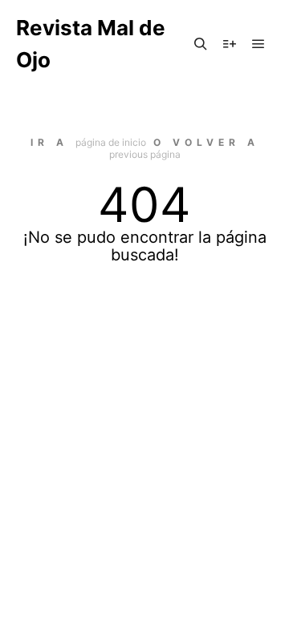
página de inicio (110, 142)
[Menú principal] (258, 44)
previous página (145, 154)
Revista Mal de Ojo (90, 43)
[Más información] (229, 44)
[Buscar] (200, 44)
